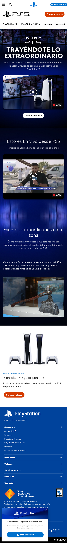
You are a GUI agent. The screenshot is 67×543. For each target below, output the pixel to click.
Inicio (6, 420)
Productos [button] (9, 457)
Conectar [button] (9, 483)
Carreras (8, 435)
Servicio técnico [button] (12, 470)
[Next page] (63, 24)
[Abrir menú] (3, 4)
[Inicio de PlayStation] (33, 4)
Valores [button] (8, 464)
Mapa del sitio (56, 531)
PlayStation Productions (14, 442)
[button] (33, 92)
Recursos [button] (9, 476)
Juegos (48, 24)
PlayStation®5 (9, 24)
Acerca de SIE (10, 431)
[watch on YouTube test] (57, 105)
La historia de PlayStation (15, 450)
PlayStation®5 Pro (30, 24)
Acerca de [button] (9, 427)
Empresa (8, 446)
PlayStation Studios (12, 439)
